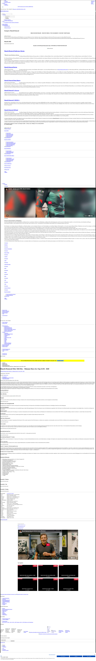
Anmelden (7, 18)
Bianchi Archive (5, 610)
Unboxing (4, 599)
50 (8, 493)
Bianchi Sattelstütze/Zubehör (11, 294)
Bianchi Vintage (5, 312)
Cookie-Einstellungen (5, 598)
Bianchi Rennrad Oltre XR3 (63, 69)
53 (9, 493)
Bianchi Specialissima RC (10, 144)
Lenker (5, 336)
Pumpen (5, 339)
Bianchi (3, 608)
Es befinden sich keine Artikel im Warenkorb (11, 22)
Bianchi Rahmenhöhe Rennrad (7, 609)
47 (7, 493)
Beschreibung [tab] (4, 376)
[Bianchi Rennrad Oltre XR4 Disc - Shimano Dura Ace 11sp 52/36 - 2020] (12, 371)
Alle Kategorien (4, 315)
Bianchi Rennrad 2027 (8, 331)
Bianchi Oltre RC (9, 136)
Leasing (3, 602)
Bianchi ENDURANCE (8, 328)
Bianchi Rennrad (5, 25)
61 (13, 493)
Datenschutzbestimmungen (52, 654)
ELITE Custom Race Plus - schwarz (21, 526)
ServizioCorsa (14, 6)
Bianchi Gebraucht (5, 345)
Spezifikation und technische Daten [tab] (8, 377)
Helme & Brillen (7, 334)
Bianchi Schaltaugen (9, 295)
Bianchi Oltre (8, 133)
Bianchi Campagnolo (5, 344)
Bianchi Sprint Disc (9, 145)
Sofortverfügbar (5, 172)
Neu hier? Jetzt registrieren (8, 20)
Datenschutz (4, 611)
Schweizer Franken (7, 2)
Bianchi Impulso (9, 158)
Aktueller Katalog (60, 360)
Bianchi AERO (6, 326)
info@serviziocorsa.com (21, 6)
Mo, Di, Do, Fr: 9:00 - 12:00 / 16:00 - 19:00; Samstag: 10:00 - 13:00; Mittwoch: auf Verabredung (17, 622)
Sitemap (3, 612)
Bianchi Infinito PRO (9, 152)
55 (10, 493)
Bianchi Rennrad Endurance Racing (14, 51)
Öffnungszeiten (4, 621)
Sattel (5, 341)
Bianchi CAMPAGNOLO (8, 330)
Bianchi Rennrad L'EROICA (11, 100)
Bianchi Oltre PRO (9, 135)
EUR (5, 0)
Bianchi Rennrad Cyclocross (11, 90)
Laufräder (6, 335)
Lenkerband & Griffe (7, 337)
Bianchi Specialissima (9, 142)
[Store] (2, 620)
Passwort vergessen (7, 19)
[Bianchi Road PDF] (3, 519)
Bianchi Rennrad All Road (11, 110)
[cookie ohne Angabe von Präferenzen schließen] (94, 654)
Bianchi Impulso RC (9, 160)
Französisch (4, 646)
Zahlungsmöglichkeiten (6, 601)
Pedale (5, 338)
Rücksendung (4, 603)
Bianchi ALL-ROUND (8, 327)
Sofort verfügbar (5, 24)
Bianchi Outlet (4, 310)
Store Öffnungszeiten (3, 358)
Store (32, 6)
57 (11, 493)
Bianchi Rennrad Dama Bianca (12, 80)
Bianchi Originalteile (7, 343)
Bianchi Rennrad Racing (10, 67)
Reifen (5, 340)
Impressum (4, 613)
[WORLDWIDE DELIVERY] (4, 6)
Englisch (5, 4)
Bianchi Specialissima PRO (10, 143)
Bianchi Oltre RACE (9, 134)
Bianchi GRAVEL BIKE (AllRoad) (10, 329)
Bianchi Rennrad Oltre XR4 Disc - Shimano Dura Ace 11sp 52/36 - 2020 (14, 366)
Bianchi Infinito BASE (10, 151)
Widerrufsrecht (4, 614)
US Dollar (6, 1)
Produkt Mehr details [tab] (5, 378)
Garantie (3, 604)
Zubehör (3, 183)
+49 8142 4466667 (28, 6)
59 (12, 493)
